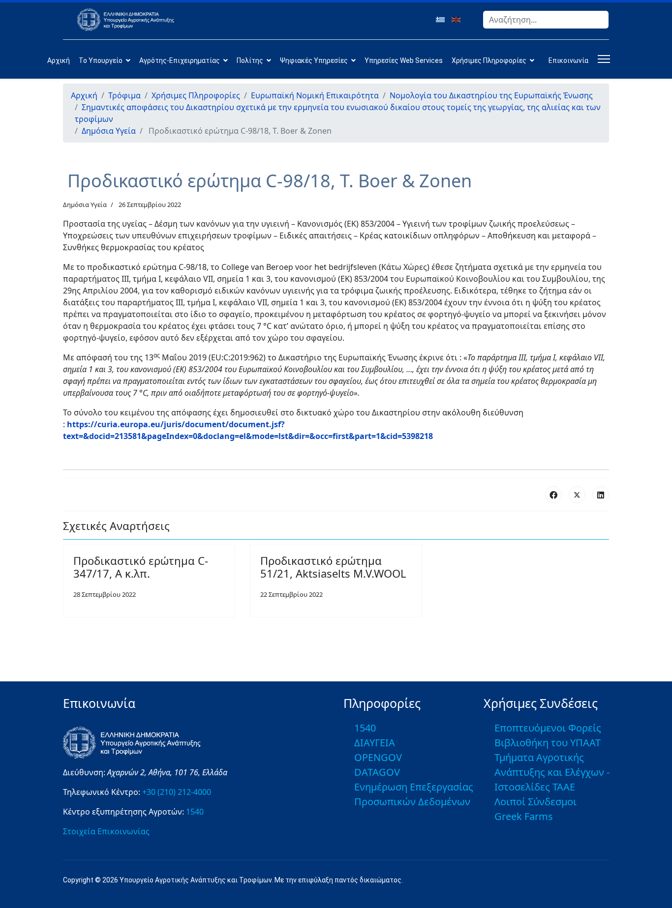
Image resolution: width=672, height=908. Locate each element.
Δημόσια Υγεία (85, 204)
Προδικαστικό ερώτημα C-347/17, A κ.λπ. (140, 567)
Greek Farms (523, 816)
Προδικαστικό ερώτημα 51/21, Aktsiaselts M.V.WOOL (333, 567)
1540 (195, 811)
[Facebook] (553, 494)
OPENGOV (378, 757)
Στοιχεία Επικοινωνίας (106, 831)
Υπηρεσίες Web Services (404, 60)
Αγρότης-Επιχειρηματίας (179, 60)
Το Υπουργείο (100, 60)
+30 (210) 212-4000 (176, 792)
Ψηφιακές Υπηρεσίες (314, 60)
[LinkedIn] (600, 494)
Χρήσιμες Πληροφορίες (489, 60)
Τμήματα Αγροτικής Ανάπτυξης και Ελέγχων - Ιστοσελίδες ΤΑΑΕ (552, 772)
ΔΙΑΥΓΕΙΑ (374, 742)
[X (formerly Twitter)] (577, 494)
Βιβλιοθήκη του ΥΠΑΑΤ (547, 742)
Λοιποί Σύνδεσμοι (535, 801)
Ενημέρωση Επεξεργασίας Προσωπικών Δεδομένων (413, 794)
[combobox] (546, 19)
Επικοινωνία (568, 60)
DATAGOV (377, 772)
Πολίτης (250, 60)
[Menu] (602, 59)
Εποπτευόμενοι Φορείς (547, 727)
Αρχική (58, 60)
